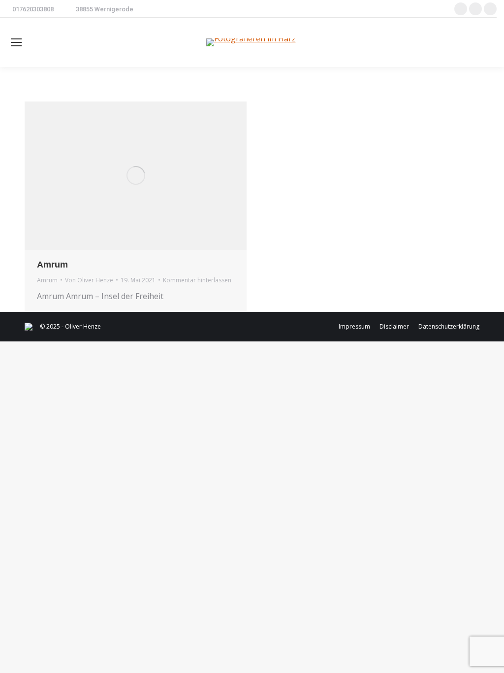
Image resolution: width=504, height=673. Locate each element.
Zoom (122, 175)
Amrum (52, 264)
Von (89, 280)
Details (149, 175)
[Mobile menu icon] (16, 42)
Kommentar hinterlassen (197, 280)
